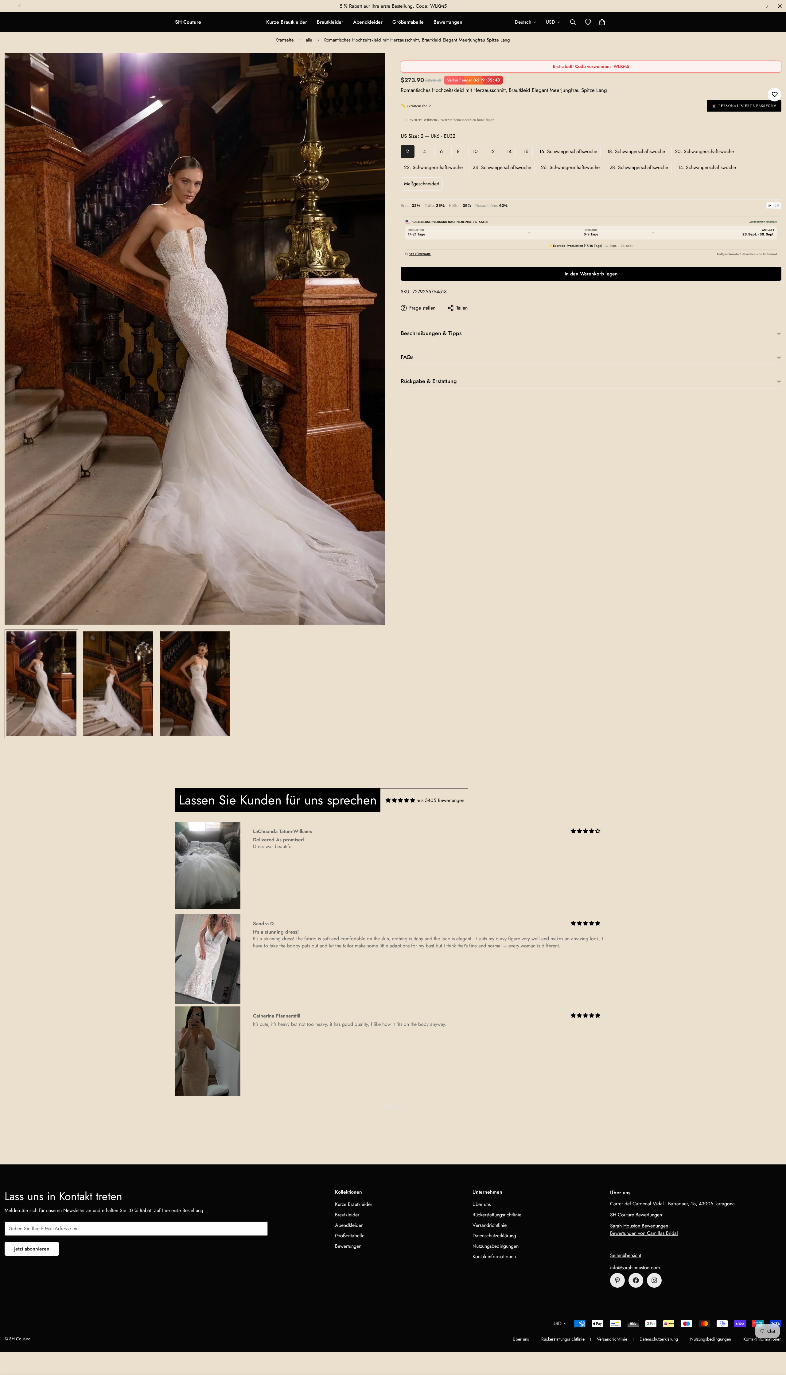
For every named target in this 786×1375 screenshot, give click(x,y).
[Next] (767, 6)
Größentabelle (408, 22)
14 (509, 151)
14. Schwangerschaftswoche (707, 167)
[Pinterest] (617, 1280)
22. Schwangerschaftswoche (433, 167)
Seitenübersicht (625, 1255)
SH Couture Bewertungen (636, 1214)
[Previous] (19, 6)
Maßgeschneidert (421, 183)
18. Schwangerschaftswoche (636, 151)
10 (475, 151)
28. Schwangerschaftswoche (638, 167)
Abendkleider (368, 22)
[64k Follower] (654, 1280)
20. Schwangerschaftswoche (704, 151)
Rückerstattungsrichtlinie (497, 1214)
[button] (602, 22)
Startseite (285, 40)
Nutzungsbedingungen (496, 1246)
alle (309, 40)
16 (525, 151)
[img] (400, 800)
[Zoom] (372, 66)
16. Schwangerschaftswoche (568, 151)
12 (492, 151)
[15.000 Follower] (635, 1280)
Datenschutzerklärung (494, 1235)
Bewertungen (448, 22)
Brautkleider (330, 22)
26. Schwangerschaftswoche (570, 167)
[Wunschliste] (774, 94)
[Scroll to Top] (774, 1341)
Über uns (482, 1204)
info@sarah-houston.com (635, 1267)
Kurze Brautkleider (286, 22)
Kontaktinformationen (494, 1256)
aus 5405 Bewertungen (440, 800)
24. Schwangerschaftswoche (502, 167)
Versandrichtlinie (490, 1225)
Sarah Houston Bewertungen (639, 1225)
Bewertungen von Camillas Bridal (644, 1233)
